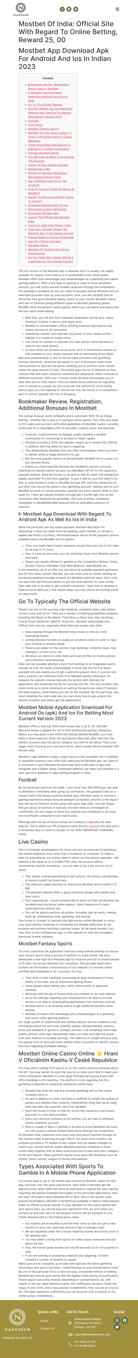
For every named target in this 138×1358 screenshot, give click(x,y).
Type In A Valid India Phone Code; (49, 225)
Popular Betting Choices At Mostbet (51, 237)
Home (44, 1321)
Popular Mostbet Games (43, 153)
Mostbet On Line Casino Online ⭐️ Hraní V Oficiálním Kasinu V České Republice (50, 136)
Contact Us (47, 1328)
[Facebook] (69, 9)
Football (33, 120)
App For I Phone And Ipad (44, 241)
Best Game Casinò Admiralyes (47, 209)
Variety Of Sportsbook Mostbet (48, 165)
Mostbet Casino (38, 245)
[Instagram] (62, 9)
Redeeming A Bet (39, 169)
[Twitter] (75, 9)
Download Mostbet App (43, 213)
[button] (117, 9)
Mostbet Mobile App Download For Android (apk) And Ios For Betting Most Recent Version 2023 (50, 112)
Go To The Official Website (45, 104)
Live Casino (35, 124)
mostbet (94, 826)
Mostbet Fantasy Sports (43, 128)
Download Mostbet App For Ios (48, 205)
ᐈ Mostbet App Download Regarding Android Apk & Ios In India (48, 96)
